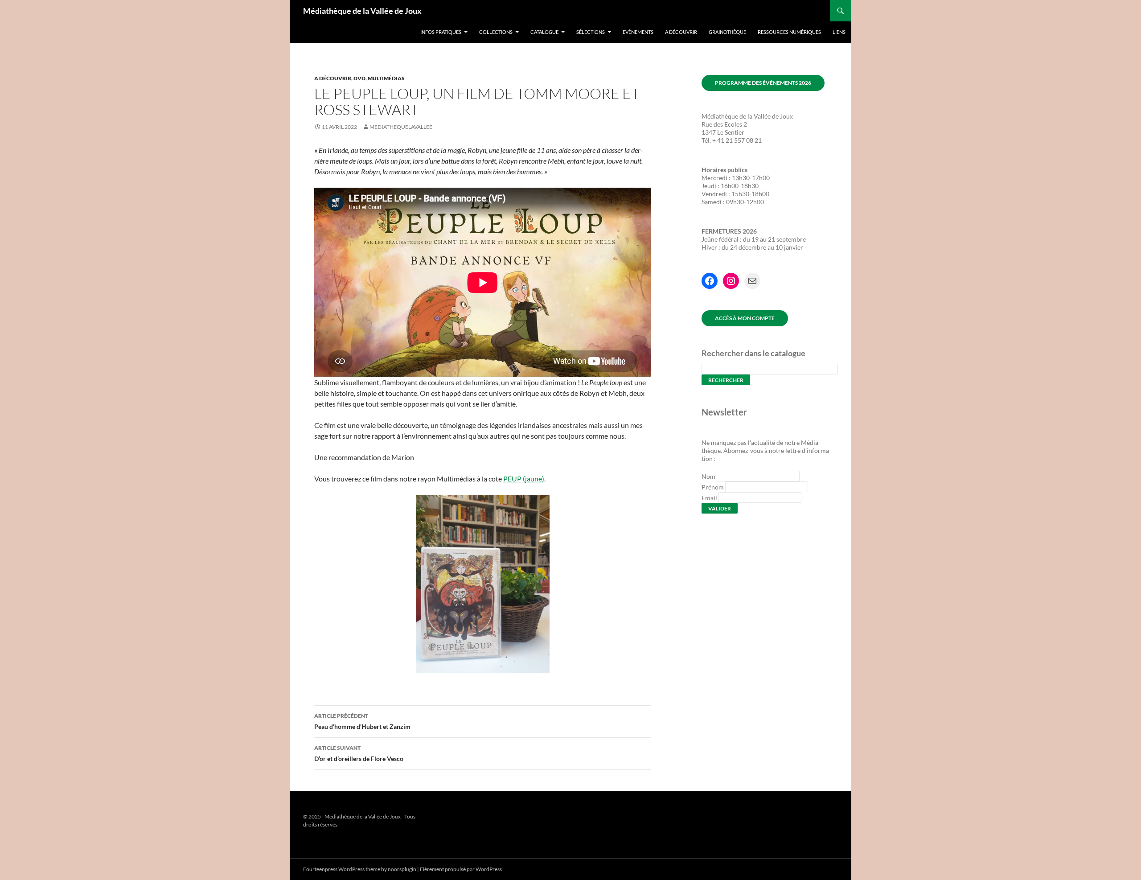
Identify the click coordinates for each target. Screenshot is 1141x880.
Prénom (713, 487)
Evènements (638, 32)
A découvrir (681, 32)
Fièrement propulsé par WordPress (461, 869)
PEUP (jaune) (523, 478)
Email (709, 498)
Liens (839, 32)
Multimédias (386, 78)
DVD (359, 78)
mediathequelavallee (400, 126)
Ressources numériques (789, 32)
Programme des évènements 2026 (763, 82)
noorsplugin (402, 869)
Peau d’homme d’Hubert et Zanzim (362, 721)
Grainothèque (727, 32)
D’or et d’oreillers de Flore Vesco (358, 753)
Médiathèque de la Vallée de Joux (362, 11)
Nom (708, 476)
